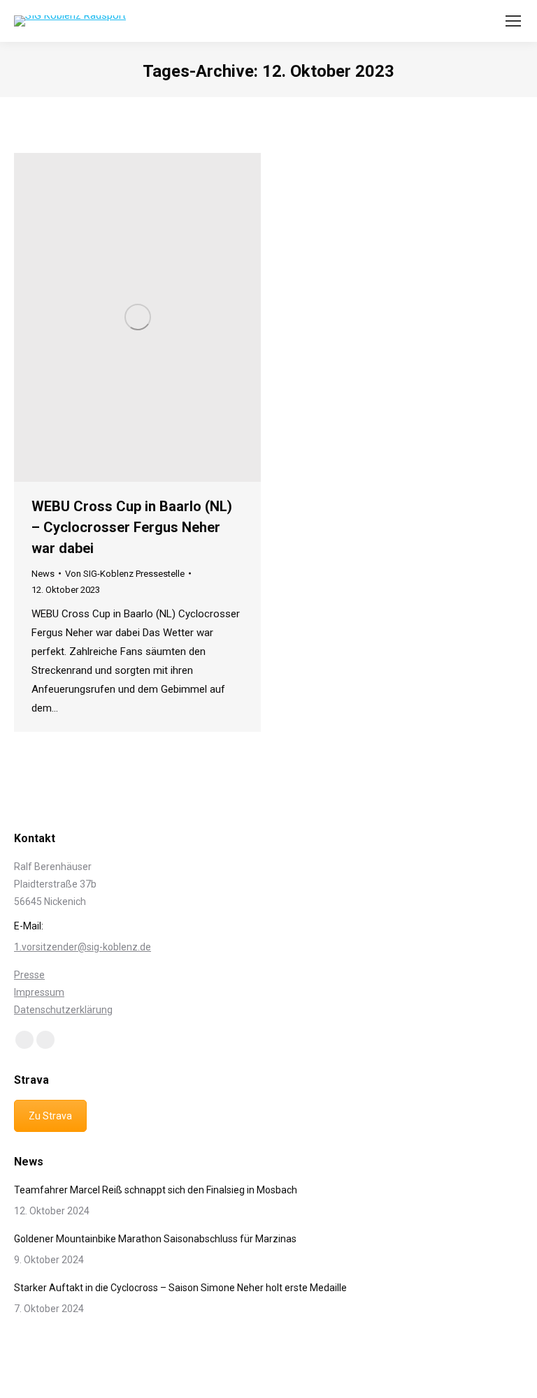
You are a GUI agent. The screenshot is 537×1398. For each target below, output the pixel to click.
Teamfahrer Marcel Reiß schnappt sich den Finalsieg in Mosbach (155, 1189)
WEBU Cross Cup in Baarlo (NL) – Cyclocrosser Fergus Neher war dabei (131, 527)
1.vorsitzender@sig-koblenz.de (82, 946)
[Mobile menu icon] (513, 21)
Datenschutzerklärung (63, 1009)
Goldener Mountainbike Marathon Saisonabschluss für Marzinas (155, 1238)
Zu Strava (50, 1115)
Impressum (39, 992)
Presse (29, 974)
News (43, 573)
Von (125, 573)
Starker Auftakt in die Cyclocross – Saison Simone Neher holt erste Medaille (180, 1287)
